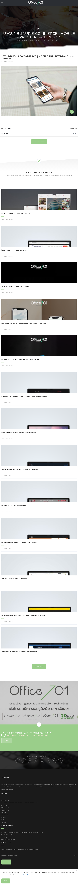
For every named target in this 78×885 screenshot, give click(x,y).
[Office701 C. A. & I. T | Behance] (54, 760)
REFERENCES (5, 815)
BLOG (2, 819)
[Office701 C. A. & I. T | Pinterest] (48, 760)
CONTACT (7, 740)
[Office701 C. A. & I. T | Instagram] (23, 760)
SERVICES (4, 812)
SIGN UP (6, 862)
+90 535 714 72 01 (8, 837)
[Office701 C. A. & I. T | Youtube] (42, 760)
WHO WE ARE (5, 807)
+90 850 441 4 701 (8, 834)
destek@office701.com (9, 839)
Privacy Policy (5, 800)
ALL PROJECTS (39, 666)
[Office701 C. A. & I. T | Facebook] (17, 760)
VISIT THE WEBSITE (39, 142)
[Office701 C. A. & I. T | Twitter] (30, 760)
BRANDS (3, 817)
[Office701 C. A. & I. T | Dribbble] (60, 760)
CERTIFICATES (5, 810)
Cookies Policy (5, 805)
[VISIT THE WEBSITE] (34, 200)
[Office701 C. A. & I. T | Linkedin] (36, 760)
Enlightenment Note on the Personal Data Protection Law (19, 803)
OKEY (5, 881)
